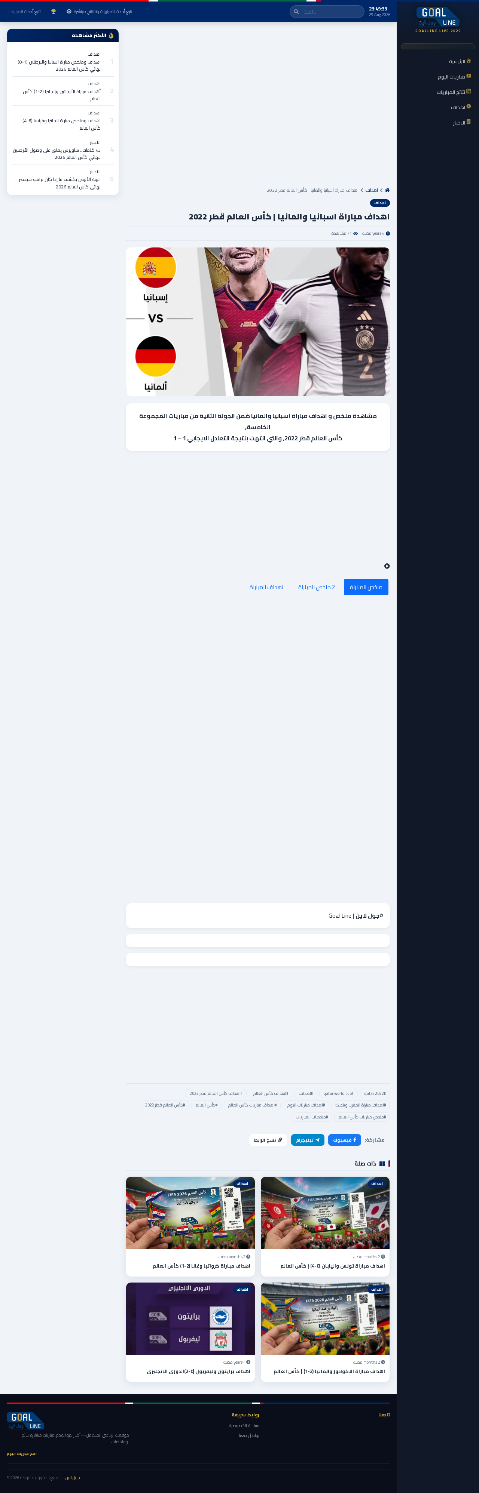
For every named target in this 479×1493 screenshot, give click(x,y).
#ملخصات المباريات (312, 1117)
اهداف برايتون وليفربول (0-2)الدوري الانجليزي (198, 1371)
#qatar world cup (338, 1093)
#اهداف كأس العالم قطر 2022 (216, 1093)
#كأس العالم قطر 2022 (165, 1105)
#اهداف (306, 1093)
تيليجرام (305, 1140)
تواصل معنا (249, 1435)
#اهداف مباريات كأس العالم (252, 1105)
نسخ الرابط (265, 1140)
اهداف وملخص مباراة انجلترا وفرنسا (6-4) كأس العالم (61, 124)
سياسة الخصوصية (244, 1425)
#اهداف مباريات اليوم (306, 1105)
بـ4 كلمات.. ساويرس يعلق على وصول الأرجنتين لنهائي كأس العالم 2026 (57, 154)
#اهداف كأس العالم (270, 1093)
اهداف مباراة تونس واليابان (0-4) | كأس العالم (332, 1265)
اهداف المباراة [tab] (266, 587)
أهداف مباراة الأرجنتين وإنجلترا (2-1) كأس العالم (62, 95)
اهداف (371, 190)
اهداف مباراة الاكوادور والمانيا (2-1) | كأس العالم (329, 1371)
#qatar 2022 (375, 1093)
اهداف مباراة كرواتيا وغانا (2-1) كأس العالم (201, 1265)
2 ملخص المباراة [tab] (316, 587)
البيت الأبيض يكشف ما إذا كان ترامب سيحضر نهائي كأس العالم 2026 (60, 183)
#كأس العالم (206, 1105)
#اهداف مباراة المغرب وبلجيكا (360, 1105)
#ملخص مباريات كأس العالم (362, 1117)
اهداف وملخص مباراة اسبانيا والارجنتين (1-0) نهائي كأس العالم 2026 (59, 65)
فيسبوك (342, 1140)
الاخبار (95, 142)
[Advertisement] (258, 107)
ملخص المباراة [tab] (366, 587)
